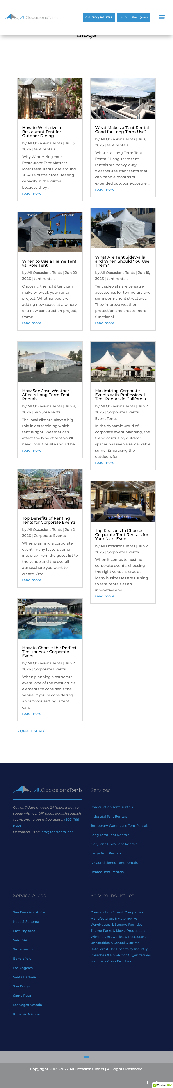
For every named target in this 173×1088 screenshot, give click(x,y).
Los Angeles (23, 968)
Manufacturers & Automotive (114, 918)
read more (31, 193)
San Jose (20, 940)
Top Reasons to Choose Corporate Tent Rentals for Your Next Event (121, 534)
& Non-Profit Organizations (129, 955)
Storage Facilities (128, 925)
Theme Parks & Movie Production (118, 931)
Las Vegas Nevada (27, 1005)
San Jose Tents (47, 412)
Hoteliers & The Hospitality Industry (119, 949)
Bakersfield (22, 958)
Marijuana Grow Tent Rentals (114, 844)
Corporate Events (50, 536)
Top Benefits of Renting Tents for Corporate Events (49, 520)
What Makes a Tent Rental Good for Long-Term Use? (122, 129)
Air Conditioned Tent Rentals (114, 863)
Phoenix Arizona (26, 1014)
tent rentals (44, 149)
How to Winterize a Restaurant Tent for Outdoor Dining (41, 131)
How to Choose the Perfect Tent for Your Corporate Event (49, 651)
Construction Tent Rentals (112, 807)
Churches (98, 955)
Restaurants (137, 937)
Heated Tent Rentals (107, 872)
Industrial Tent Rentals (109, 816)
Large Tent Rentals (106, 853)
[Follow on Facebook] (147, 1082)
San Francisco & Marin (31, 912)
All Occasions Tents (44, 143)
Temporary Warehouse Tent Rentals (119, 826)
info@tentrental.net (57, 832)
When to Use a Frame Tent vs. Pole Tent (49, 263)
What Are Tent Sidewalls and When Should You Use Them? (122, 261)
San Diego (21, 986)
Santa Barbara (24, 977)
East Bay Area (24, 931)
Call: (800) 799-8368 (98, 17)
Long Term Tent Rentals (110, 835)
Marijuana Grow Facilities (111, 961)
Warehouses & (102, 925)
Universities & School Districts (115, 943)
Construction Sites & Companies (117, 912)
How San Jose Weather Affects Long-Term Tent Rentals (46, 394)
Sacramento (23, 949)
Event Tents (106, 418)
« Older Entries (30, 731)
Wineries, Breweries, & (109, 937)
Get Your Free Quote (134, 17)
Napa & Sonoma (26, 922)
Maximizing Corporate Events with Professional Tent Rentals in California (120, 394)
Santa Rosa (22, 996)
